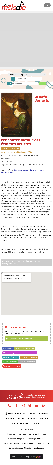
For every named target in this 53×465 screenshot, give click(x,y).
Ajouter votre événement (20, 339)
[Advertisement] (26, 39)
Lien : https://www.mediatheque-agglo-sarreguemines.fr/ (21, 262)
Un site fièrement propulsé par (24, 457)
